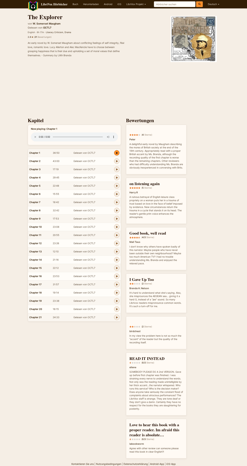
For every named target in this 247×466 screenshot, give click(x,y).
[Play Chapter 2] (116, 161)
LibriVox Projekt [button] (135, 4)
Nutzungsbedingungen (108, 463)
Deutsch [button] (213, 4)
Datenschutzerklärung (136, 463)
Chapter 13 (35, 251)
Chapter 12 (35, 243)
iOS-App (171, 463)
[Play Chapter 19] (116, 301)
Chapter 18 (35, 292)
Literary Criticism (54, 32)
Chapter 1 (34, 152)
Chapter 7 (34, 202)
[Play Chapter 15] (116, 268)
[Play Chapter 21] (116, 317)
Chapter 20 (35, 309)
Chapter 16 (35, 276)
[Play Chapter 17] (116, 284)
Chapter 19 (35, 300)
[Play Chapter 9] (116, 218)
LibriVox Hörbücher (54, 4)
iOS (119, 4)
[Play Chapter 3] (116, 169)
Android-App (157, 463)
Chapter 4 (34, 177)
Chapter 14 (35, 259)
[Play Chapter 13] (116, 251)
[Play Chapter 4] (116, 177)
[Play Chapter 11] (116, 235)
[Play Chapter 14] (116, 259)
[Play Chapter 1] (116, 153)
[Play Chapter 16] (116, 276)
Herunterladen (91, 4)
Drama (68, 32)
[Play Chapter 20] (116, 309)
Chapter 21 (35, 317)
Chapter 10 (35, 226)
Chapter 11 (35, 235)
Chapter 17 (35, 284)
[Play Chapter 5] (116, 185)
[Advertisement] (123, 88)
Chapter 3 (34, 169)
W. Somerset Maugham (46, 23)
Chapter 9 (34, 218)
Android (108, 4)
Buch (75, 4)
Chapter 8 (34, 210)
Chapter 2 (34, 161)
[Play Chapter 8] (116, 210)
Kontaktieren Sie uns (82, 463)
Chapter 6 (34, 193)
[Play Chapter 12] (116, 243)
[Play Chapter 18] (116, 292)
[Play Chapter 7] (116, 202)
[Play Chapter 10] (116, 227)
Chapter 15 (35, 267)
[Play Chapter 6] (116, 194)
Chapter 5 (34, 185)
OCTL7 (47, 27)
